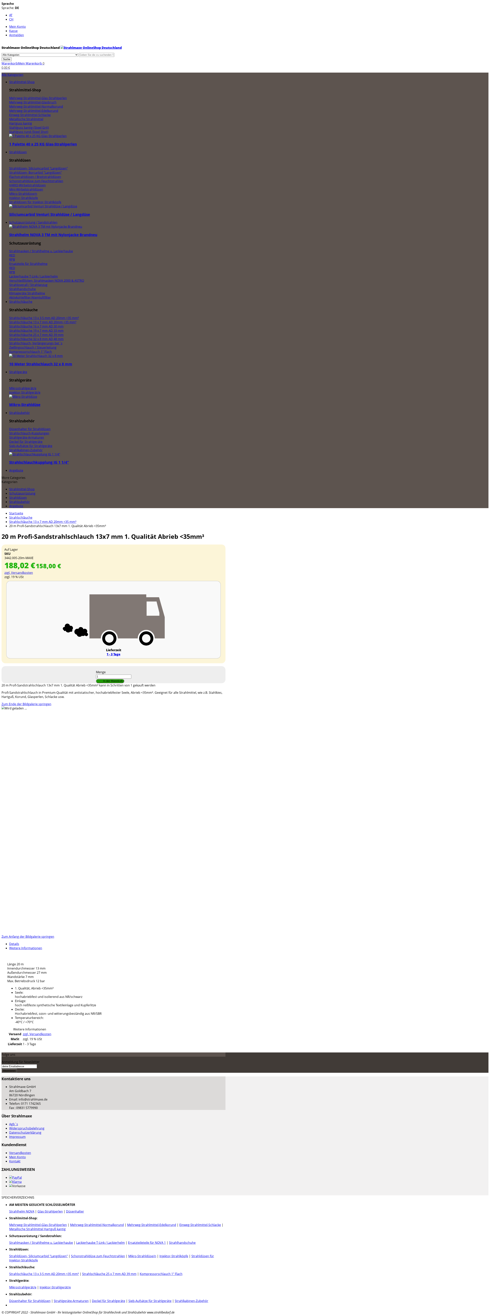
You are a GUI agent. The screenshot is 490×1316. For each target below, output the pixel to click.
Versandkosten (20, 1153)
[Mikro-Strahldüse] (23, 397)
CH (11, 19)
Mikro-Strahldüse (24, 404)
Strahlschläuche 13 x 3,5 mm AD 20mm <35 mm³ (44, 1274)
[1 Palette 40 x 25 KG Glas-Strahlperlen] (38, 136)
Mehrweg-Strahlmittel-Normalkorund (97, 1225)
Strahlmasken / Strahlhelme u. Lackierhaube (41, 1243)
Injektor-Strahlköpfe (173, 1256)
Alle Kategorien (12, 75)
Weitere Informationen (25, 948)
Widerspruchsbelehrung (26, 1128)
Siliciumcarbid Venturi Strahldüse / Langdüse (49, 214)
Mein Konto (17, 27)
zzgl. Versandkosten (18, 573)
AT (10, 15)
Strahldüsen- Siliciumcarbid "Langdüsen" (38, 1256)
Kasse (13, 31)
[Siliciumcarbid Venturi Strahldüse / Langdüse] (43, 206)
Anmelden (16, 35)
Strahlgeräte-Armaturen (71, 1301)
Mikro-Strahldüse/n (142, 1256)
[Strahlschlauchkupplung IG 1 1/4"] (34, 454)
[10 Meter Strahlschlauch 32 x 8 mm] (36, 356)
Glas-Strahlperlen (50, 1211)
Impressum (17, 1137)
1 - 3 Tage (113, 654)
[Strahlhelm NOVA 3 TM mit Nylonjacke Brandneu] (45, 226)
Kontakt (14, 1161)
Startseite (16, 513)
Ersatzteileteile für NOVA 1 (147, 1243)
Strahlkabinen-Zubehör (191, 1301)
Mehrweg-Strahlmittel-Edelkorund (151, 1225)
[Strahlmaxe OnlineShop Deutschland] (91, 48)
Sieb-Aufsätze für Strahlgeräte (150, 1301)
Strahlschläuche (20, 517)
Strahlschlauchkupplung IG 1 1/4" (39, 462)
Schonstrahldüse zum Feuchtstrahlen (98, 1256)
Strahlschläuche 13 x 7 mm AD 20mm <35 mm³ (42, 522)
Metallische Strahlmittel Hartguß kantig (37, 1229)
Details (14, 944)
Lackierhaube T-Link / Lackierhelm (100, 1243)
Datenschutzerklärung (25, 1132)
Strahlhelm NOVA (21, 1211)
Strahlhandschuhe (182, 1243)
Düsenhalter (75, 1211)
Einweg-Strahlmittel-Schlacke (200, 1225)
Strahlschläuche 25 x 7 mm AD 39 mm (109, 1274)
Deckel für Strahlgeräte (108, 1301)
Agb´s (13, 1124)
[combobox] (96, 55)
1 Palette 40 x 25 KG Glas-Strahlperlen (43, 144)
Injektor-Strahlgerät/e (55, 1287)
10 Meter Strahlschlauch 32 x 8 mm (40, 364)
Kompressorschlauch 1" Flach (161, 1274)
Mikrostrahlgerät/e (22, 1287)
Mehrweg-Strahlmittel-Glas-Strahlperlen (38, 1225)
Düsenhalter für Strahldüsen (30, 1301)
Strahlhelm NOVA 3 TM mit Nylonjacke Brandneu (53, 234)
